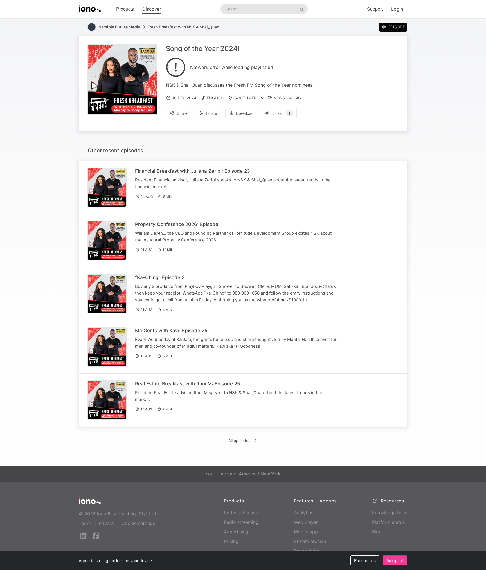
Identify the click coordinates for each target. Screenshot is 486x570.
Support (375, 9)
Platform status (388, 522)
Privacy (106, 523)
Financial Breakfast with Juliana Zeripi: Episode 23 (192, 171)
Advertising (236, 532)
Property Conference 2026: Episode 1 (178, 224)
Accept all (395, 560)
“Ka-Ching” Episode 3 (160, 277)
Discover (151, 9)
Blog (377, 532)
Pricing (231, 541)
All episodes (239, 440)
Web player (306, 522)
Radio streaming (241, 522)
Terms (85, 523)
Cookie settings (138, 523)
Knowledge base (389, 512)
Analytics (303, 512)
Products (125, 9)
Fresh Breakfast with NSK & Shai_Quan (183, 26)
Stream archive (310, 541)
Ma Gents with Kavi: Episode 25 (171, 330)
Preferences (365, 560)
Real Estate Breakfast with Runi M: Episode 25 (187, 384)
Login (397, 9)
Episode (396, 26)
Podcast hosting (241, 512)
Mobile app (306, 532)
